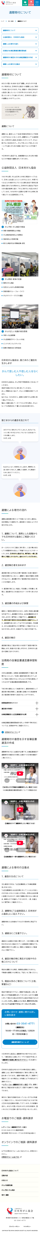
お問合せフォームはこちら (10, 1157)
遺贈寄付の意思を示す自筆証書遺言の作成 (18, 57)
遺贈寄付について (9, 30)
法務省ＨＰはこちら (11, 732)
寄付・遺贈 (10, 21)
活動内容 (5, 1175)
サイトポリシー (27, 1226)
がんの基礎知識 (7, 1185)
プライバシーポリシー (14, 1226)
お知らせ (5, 1180)
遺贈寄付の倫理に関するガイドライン (15, 1060)
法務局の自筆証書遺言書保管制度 (14, 50)
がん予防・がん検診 (8, 1190)
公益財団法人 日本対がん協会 (13, 37)
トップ (2, 21)
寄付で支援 (31, 4)
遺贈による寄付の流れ (10, 44)
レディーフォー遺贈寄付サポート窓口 (15, 1084)
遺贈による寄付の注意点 (11, 64)
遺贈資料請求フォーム (18, 1042)
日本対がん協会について (10, 1170)
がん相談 (25, 4)
